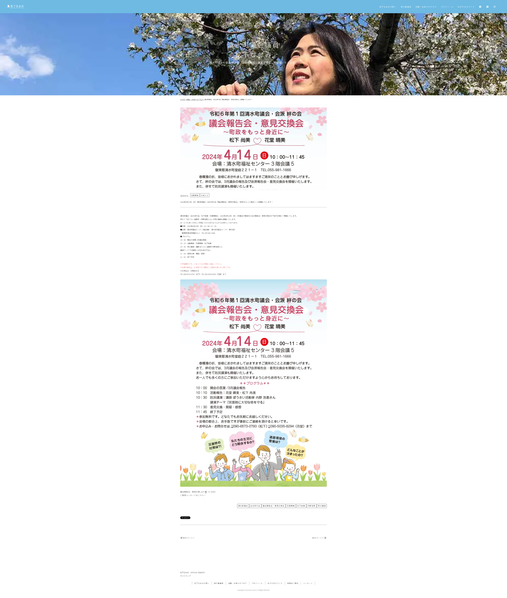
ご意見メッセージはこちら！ (193, 495)
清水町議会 (243, 506)
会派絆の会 (255, 506)
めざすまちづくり (466, 6)
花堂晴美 (291, 506)
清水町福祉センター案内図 (223, 229)
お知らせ (204, 195)
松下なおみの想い (387, 6)
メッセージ (308, 583)
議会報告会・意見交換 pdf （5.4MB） (198, 492)
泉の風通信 (406, 6)
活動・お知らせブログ (426, 6)
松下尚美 (301, 506)
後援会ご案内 (292, 583)
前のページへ (189, 538)
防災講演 (322, 506)
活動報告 (195, 195)
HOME (183, 99)
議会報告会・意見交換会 (274, 506)
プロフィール (447, 6)
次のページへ (318, 538)
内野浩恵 (311, 506)
